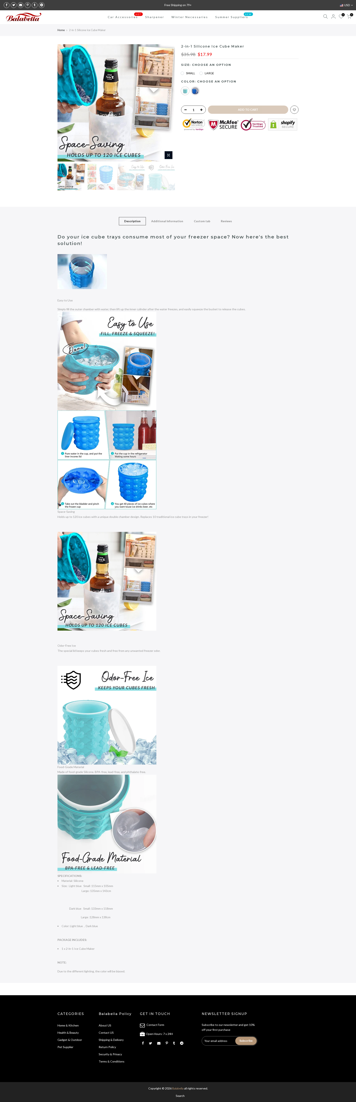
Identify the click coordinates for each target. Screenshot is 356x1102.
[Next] (168, 103)
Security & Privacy (110, 1054)
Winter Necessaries (189, 17)
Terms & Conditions (111, 1061)
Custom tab (202, 221)
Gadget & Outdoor (69, 1040)
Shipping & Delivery (111, 1040)
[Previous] (65, 103)
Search (180, 1095)
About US (105, 1025)
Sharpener (154, 17)
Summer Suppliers (233, 16)
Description (132, 221)
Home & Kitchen (68, 1025)
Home (61, 30)
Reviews (226, 221)
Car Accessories (124, 16)
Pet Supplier (65, 1047)
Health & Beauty (68, 1032)
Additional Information (167, 221)
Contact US (106, 1032)
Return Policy (107, 1047)
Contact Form (155, 1024)
